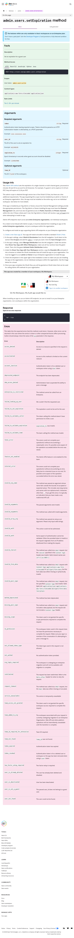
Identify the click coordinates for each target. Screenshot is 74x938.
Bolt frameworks (6, 838)
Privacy (9, 928)
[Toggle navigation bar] (2, 4)
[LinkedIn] (64, 929)
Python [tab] (29, 66)
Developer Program (32, 36)
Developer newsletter (7, 906)
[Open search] (70, 4)
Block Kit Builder (6, 843)
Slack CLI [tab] (13, 66)
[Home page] (3, 10)
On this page (7, 15)
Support (32, 928)
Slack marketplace (6, 903)
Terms (14, 928)
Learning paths (5, 863)
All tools (3, 853)
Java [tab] (34, 66)
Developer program (7, 845)
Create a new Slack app (12, 235)
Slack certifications (6, 868)
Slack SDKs (4, 840)
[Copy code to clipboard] (66, 71)
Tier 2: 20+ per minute (11, 103)
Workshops (4, 866)
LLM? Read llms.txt (6, 850)
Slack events (4, 888)
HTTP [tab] (7, 66)
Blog (2, 901)
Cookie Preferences (22, 928)
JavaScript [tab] (21, 66)
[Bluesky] (68, 929)
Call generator (54, 27)
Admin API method (12, 185)
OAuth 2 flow (60, 235)
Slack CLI (4, 835)
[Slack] (4, 826)
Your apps (4, 916)
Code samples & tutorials (8, 848)
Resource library (6, 873)
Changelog (39, 928)
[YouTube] (72, 929)
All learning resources (7, 876)
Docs (19, 27)
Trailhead (4, 871)
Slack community (6, 886)
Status (3, 928)
